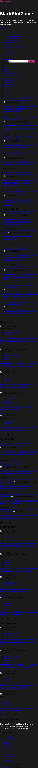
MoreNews (4, 767)
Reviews (7, 55)
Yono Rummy (9, 741)
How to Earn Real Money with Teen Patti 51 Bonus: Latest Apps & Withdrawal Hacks (19, 99)
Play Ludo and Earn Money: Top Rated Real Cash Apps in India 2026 (19, 138)
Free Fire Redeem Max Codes (14, 47)
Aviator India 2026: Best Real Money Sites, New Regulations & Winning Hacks (19, 118)
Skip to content (5, 1)
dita (1, 347)
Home (6, 32)
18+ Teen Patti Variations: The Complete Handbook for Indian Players (18, 429)
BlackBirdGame (16, 14)
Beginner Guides (14, 51)
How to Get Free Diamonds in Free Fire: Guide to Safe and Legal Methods (21, 193)
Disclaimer (8, 759)
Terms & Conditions (11, 757)
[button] (5, 28)
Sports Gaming (13, 41)
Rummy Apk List (10, 747)
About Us (8, 761)
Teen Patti (7, 45)
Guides (6, 49)
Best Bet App (8, 739)
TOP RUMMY (8, 737)
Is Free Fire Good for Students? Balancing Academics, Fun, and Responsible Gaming (19, 212)
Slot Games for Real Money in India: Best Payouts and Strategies (19, 155)
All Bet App (8, 743)
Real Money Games (15, 36)
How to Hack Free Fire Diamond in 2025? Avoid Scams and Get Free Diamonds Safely (20, 173)
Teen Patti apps (9, 745)
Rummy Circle (9, 43)
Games (6, 34)
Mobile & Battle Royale (16, 38)
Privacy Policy (9, 754)
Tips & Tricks (12, 53)
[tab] (6, 90)
